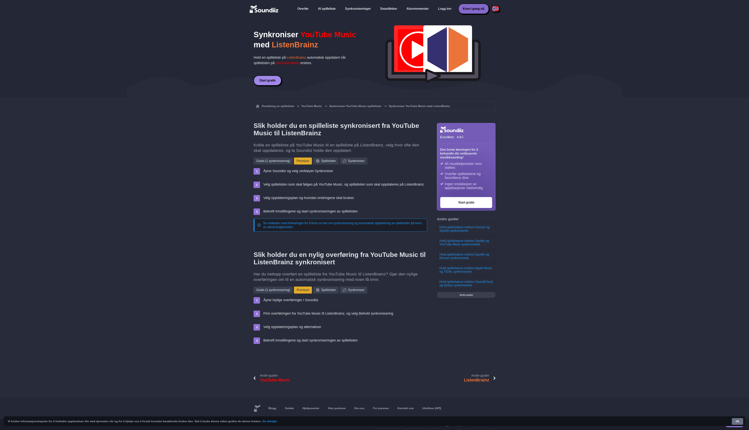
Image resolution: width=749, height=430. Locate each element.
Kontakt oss (406, 408)
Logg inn (444, 8)
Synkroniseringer (358, 8)
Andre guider (466, 295)
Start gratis (267, 80)
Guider (289, 408)
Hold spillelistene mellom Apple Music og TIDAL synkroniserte (465, 269)
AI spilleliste (327, 8)
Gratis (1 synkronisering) (273, 161)
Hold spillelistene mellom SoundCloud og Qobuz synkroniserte (466, 283)
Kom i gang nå (473, 8)
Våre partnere (337, 408)
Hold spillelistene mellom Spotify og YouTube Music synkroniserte (464, 242)
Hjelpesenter (311, 408)
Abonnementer (417, 8)
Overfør (303, 8)
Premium (303, 161)
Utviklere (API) (431, 408)
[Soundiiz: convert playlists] (257, 408)
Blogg (272, 408)
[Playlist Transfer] (264, 9)
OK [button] (737, 421)
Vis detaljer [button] (269, 421)
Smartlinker (388, 8)
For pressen (381, 408)
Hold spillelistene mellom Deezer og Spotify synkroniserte (464, 229)
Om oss (359, 408)
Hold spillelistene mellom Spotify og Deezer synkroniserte (464, 256)
